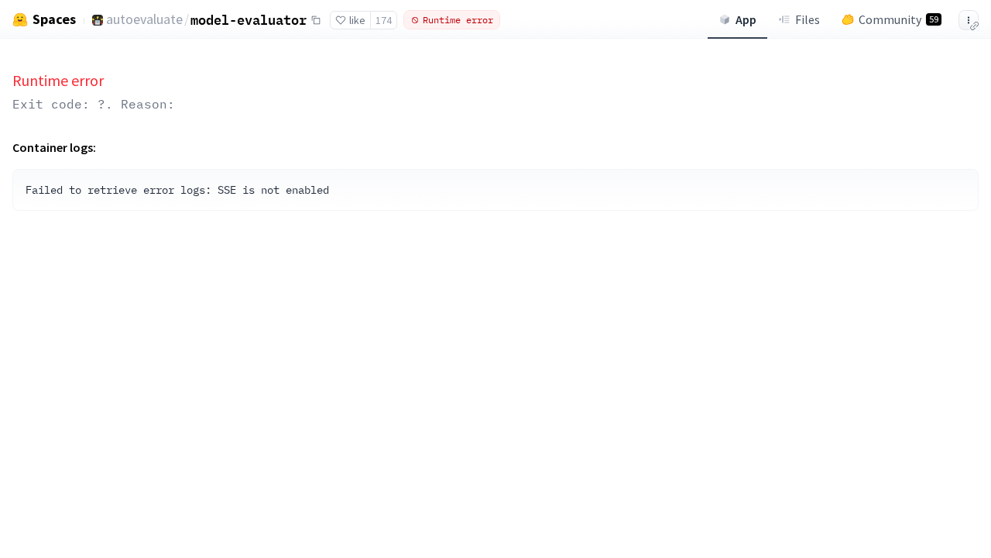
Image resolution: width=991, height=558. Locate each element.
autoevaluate (144, 19)
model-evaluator (248, 20)
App (746, 19)
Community (898, 19)
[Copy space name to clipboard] (316, 20)
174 (383, 20)
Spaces (54, 19)
